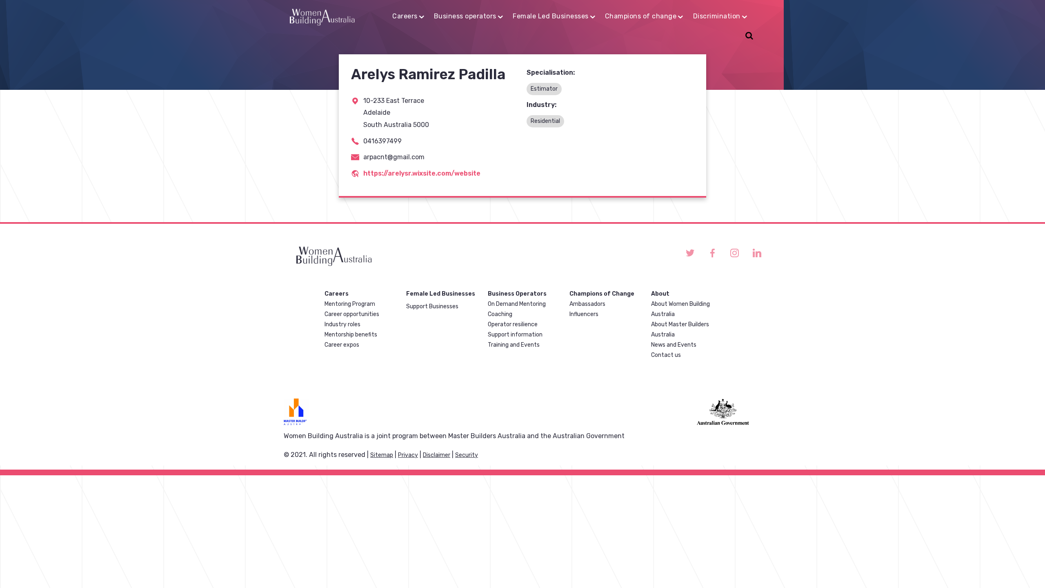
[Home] (322, 15)
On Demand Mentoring (517, 304)
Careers (405, 16)
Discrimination (716, 16)
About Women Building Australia (680, 309)
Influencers (583, 314)
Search (748, 36)
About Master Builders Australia (680, 329)
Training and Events (514, 344)
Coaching (500, 314)
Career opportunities (352, 314)
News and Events (673, 344)
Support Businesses (432, 306)
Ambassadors (587, 304)
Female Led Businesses (551, 16)
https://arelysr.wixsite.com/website (421, 173)
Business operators (465, 16)
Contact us (666, 355)
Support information (515, 334)
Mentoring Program (350, 304)
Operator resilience (513, 324)
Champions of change (641, 16)
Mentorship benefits (351, 334)
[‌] (690, 252)
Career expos (342, 344)
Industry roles (342, 324)
